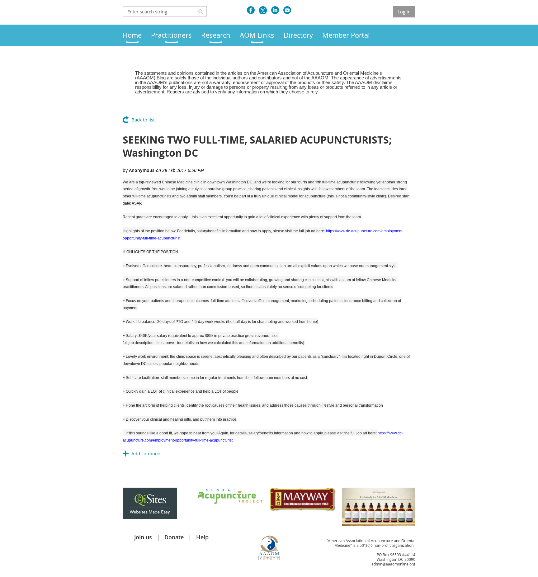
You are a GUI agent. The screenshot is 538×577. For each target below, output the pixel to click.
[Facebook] (251, 10)
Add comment (146, 453)
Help (202, 537)
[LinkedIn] (275, 10)
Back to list (143, 119)
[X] (263, 10)
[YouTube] (287, 10)
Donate (174, 537)
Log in (404, 11)
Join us (143, 537)
